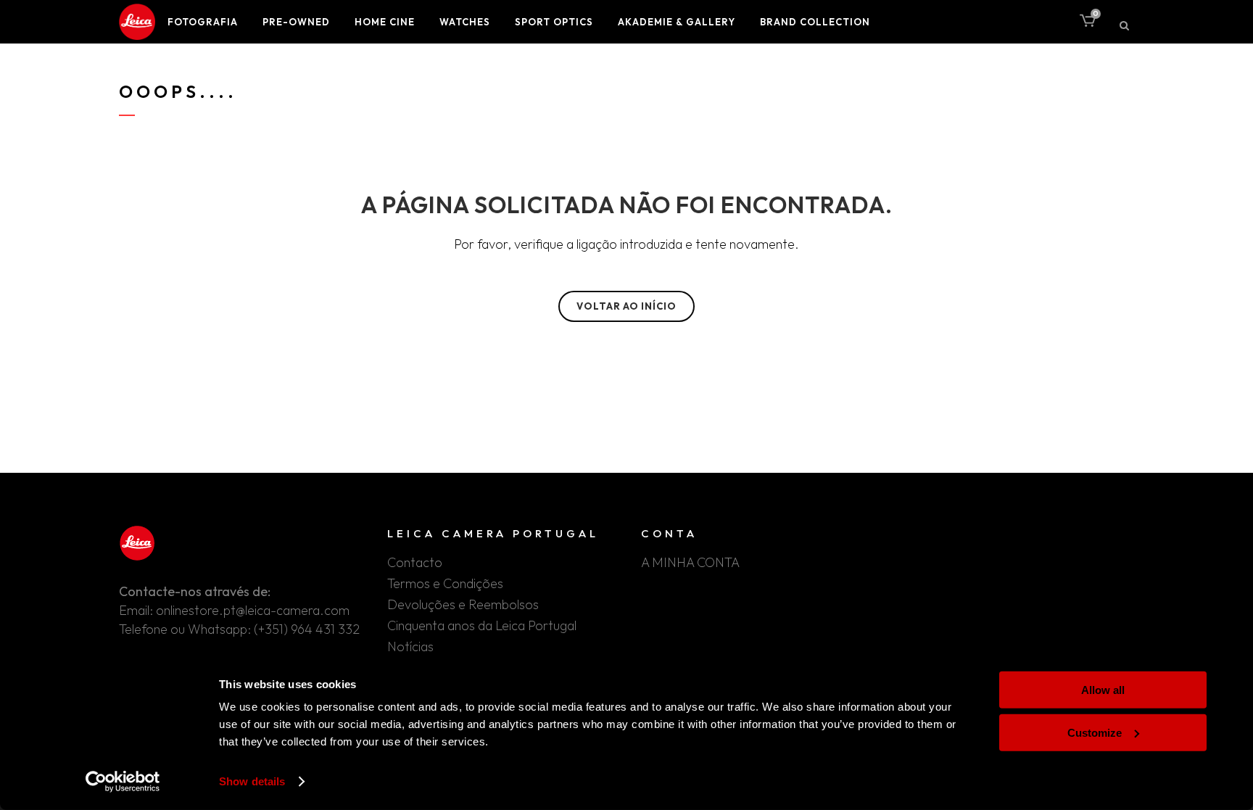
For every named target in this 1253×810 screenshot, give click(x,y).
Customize (1094, 732)
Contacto (414, 562)
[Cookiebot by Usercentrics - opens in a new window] (122, 782)
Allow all (1103, 690)
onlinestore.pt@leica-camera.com (253, 610)
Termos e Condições (445, 583)
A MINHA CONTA (690, 562)
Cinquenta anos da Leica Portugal (481, 625)
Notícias (410, 646)
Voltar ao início (626, 306)
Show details (252, 781)
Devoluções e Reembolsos (463, 604)
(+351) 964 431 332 (307, 629)
